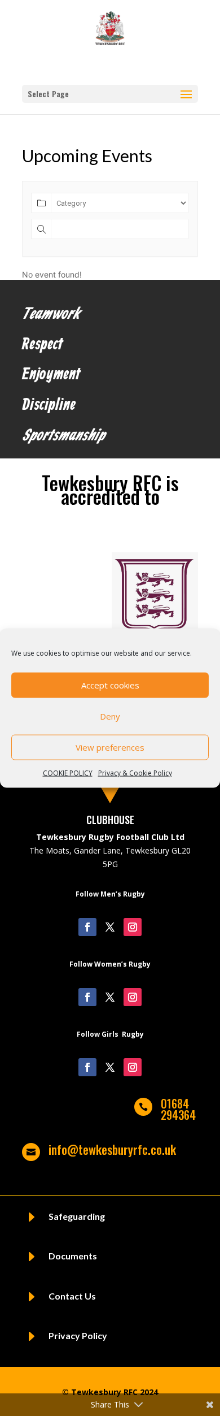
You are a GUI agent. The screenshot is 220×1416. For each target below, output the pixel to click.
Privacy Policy (78, 1335)
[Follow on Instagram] (133, 927)
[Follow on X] (110, 927)
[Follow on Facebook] (87, 927)
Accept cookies (110, 685)
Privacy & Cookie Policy (135, 772)
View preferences (110, 747)
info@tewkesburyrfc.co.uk (112, 1149)
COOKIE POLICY (68, 772)
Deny (110, 716)
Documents (73, 1255)
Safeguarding (77, 1216)
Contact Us (72, 1296)
